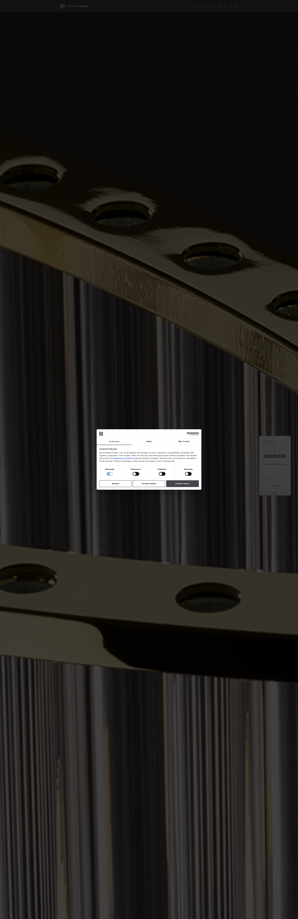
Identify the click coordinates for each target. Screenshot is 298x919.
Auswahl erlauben (149, 484)
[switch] (136, 474)
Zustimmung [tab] (114, 441)
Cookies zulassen (182, 484)
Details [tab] (149, 441)
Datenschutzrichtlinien (124, 458)
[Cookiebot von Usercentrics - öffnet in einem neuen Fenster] (188, 434)
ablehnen (115, 484)
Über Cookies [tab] (184, 441)
